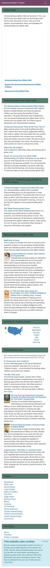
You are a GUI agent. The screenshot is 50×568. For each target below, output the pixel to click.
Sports (6, 532)
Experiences (8, 482)
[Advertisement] (25, 53)
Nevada (36, 332)
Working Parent (10, 499)
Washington (36, 330)
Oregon (36, 335)
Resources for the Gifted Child (17, 91)
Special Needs (9, 487)
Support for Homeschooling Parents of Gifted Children (23, 85)
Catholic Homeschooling (13, 511)
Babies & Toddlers (11, 492)
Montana (36, 328)
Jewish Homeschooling (12, 516)
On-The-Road (9, 506)
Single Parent (9, 497)
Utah (36, 337)
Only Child (8, 494)
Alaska (36, 340)
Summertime (8, 519)
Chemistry (8, 535)
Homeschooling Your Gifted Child (18, 80)
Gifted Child (8, 484)
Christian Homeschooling (13, 514)
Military (6, 502)
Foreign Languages (11, 537)
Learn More (8, 562)
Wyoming (36, 342)
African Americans (11, 509)
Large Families (9, 489)
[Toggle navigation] (45, 3)
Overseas (7, 504)
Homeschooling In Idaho (13, 3)
